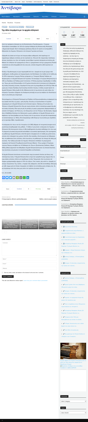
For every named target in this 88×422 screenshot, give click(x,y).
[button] (84, 17)
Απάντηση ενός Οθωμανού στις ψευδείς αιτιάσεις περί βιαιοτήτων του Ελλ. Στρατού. (71, 213)
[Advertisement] (43, 9)
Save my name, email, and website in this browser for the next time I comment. (24, 272)
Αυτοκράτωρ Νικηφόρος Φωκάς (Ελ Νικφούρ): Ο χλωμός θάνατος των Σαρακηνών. (72, 198)
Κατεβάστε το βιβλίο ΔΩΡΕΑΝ (68, 367)
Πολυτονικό (30, 27)
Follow (73, 31)
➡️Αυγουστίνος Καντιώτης (70, 226)
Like (64, 31)
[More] (52, 38)
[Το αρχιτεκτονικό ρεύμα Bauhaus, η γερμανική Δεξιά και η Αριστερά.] (48, 218)
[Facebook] (76, 1)
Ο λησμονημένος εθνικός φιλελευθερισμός (14, 199)
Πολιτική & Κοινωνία (47, 222)
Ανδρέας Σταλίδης (10, 214)
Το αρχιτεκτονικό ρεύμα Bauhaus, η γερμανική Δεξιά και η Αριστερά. (48, 226)
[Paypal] (79, 1)
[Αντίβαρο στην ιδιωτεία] (11, 7)
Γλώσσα (17, 23)
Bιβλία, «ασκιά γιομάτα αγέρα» (48, 199)
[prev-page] (3, 232)
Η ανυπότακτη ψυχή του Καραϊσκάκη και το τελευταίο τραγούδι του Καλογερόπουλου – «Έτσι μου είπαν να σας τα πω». (29, 224)
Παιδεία (10, 23)
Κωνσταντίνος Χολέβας (16, 27)
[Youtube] (85, 1)
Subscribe (82, 31)
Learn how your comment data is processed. (35, 280)
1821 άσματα (29, 219)
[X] (82, 1)
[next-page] (6, 232)
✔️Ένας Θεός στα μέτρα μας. (71, 330)
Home (4, 23)
